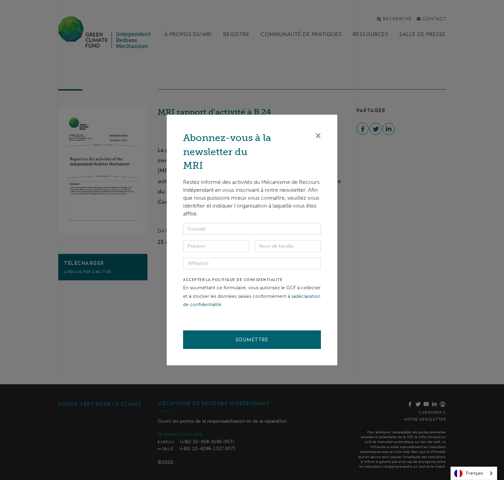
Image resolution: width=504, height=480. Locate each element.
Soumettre (252, 339)
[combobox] (474, 473)
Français (474, 473)
